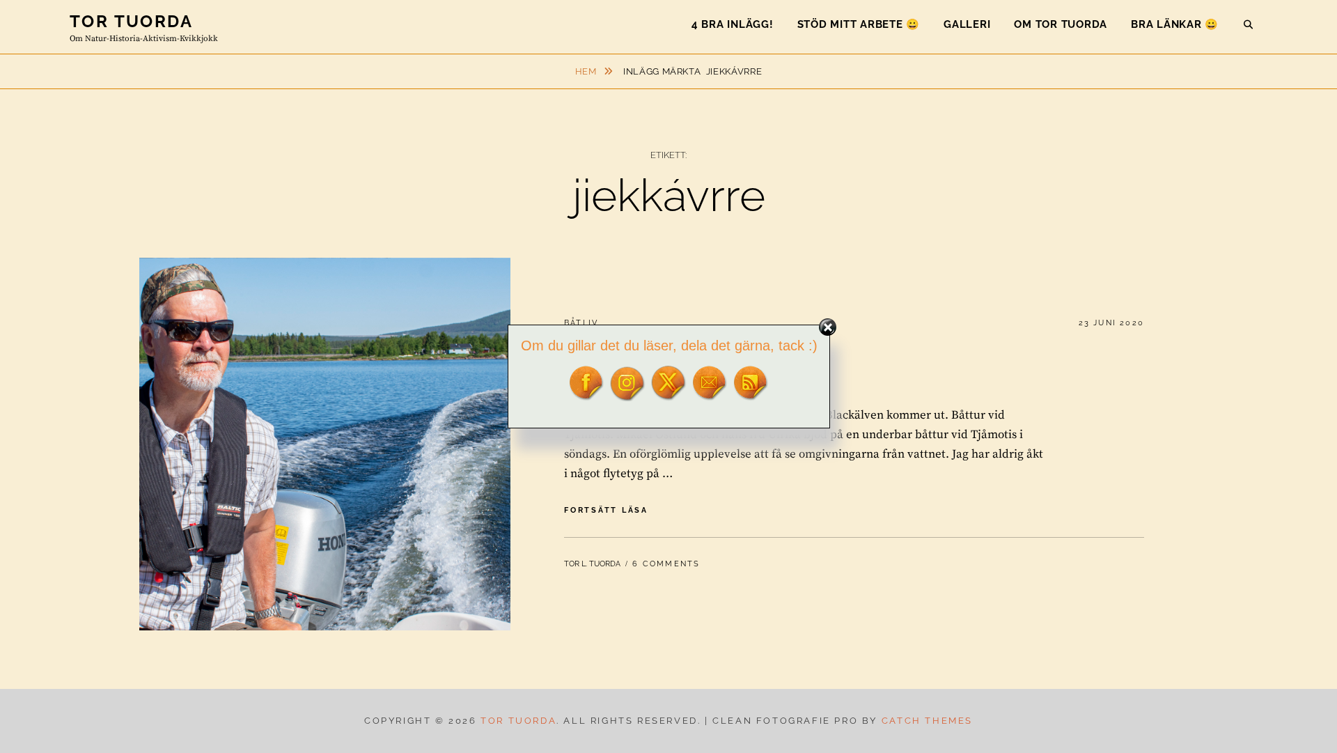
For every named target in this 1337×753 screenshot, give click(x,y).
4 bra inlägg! (732, 24)
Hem (587, 71)
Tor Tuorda (131, 21)
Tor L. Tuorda (592, 563)
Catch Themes (927, 720)
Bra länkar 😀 (1175, 24)
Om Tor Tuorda (1060, 24)
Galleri (967, 24)
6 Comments (666, 563)
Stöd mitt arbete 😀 (859, 24)
